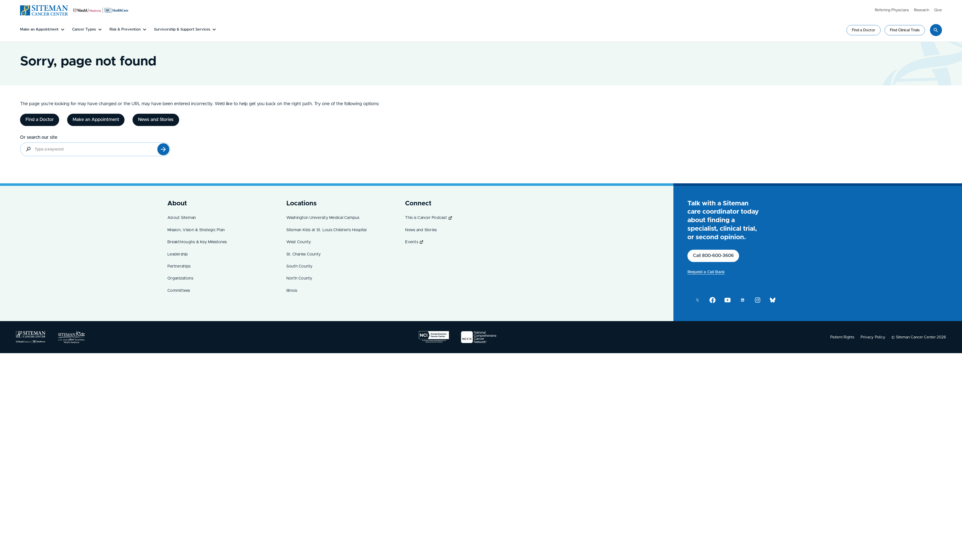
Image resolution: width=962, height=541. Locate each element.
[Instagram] (758, 300)
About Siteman (181, 218)
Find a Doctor (863, 30)
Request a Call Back (706, 272)
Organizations (180, 278)
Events (411, 242)
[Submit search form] (163, 149)
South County (299, 266)
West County (298, 242)
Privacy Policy (873, 337)
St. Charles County (303, 254)
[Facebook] (712, 300)
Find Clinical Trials (905, 30)
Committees (178, 291)
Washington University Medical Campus (322, 218)
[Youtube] (728, 300)
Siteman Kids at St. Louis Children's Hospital (326, 230)
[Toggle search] (936, 30)
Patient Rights (842, 337)
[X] (697, 300)
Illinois (291, 291)
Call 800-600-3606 (713, 255)
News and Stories (421, 230)
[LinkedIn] (743, 300)
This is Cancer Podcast (426, 218)
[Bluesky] (773, 300)
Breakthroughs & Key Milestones (197, 242)
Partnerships (178, 266)
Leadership (177, 254)
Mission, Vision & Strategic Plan (196, 230)
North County (299, 278)
